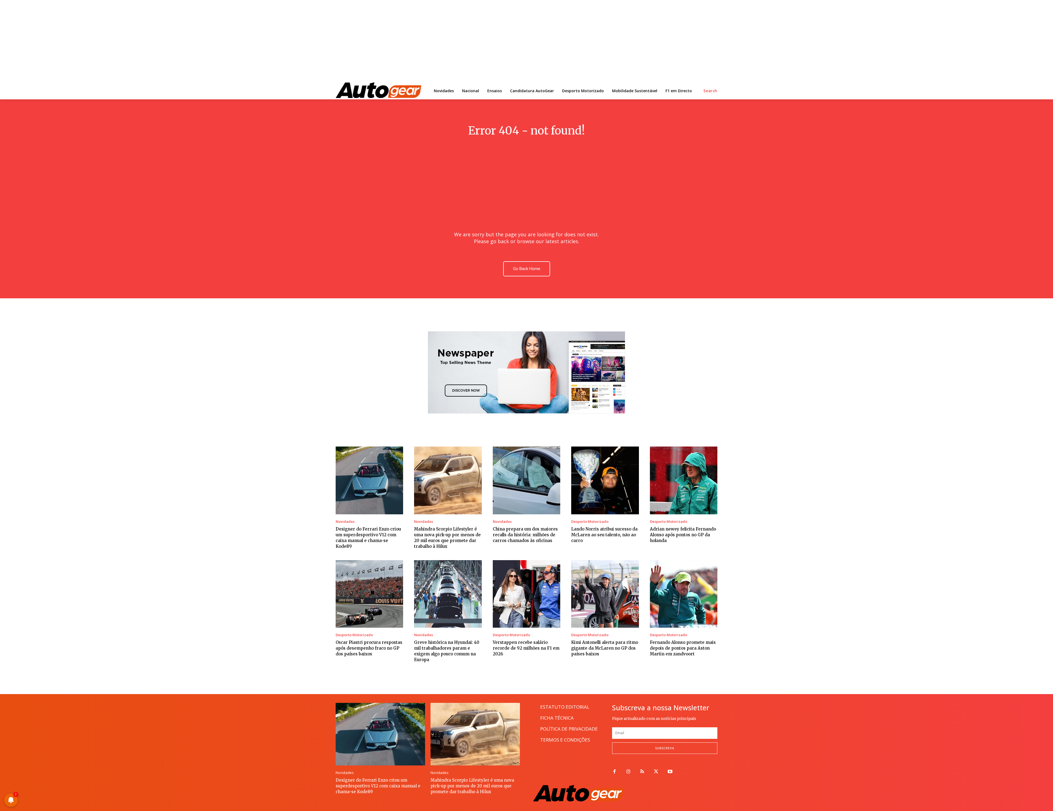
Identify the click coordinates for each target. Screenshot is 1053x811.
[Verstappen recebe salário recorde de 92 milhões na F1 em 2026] (526, 594)
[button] (710, 91)
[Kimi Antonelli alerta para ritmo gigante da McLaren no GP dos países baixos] (605, 594)
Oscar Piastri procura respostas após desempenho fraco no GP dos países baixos (369, 648)
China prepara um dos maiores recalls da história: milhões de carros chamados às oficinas (525, 534)
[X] (656, 772)
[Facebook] (614, 772)
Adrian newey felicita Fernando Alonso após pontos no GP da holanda (683, 534)
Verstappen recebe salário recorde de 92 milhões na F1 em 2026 (526, 648)
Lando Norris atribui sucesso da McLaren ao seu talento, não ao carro (604, 534)
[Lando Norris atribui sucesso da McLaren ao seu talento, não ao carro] (605, 480)
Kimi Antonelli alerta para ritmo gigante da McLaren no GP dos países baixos (604, 648)
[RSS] (642, 772)
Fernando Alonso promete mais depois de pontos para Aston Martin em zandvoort (683, 648)
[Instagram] (628, 772)
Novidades (345, 521)
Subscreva (664, 748)
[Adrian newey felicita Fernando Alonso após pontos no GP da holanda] (683, 480)
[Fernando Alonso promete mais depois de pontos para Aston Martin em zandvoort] (683, 594)
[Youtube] (670, 772)
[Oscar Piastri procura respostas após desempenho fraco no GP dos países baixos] (369, 594)
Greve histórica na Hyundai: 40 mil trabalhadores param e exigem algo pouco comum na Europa (446, 651)
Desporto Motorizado (589, 521)
